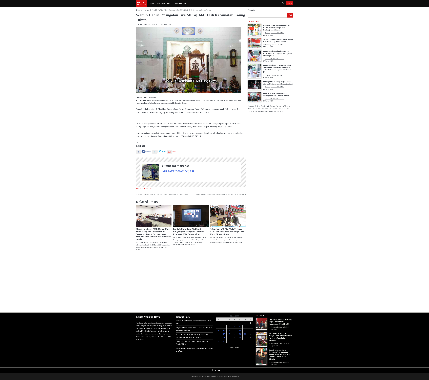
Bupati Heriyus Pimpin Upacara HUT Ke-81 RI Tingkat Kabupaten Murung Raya (277, 53)
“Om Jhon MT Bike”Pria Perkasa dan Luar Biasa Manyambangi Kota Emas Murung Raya (227, 231)
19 (234, 334)
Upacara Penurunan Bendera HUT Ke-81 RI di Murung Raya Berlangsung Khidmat (277, 27)
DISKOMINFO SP (180, 3)
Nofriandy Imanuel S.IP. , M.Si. (274, 33)
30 (218, 341)
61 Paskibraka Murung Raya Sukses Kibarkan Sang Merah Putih (278, 40)
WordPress (235, 376)
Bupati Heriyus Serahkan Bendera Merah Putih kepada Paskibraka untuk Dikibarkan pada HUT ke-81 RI (277, 68)
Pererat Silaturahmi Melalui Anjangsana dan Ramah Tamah (276, 94)
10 (224, 330)
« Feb (232, 347)
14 (245, 330)
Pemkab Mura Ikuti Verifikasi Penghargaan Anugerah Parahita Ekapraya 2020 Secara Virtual (188, 231)
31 (224, 341)
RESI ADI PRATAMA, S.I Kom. (274, 59)
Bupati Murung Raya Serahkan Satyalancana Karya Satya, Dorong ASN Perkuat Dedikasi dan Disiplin (279, 354)
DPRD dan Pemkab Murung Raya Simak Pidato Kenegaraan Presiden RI (280, 321)
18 (229, 334)
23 (218, 338)
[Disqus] (191, 281)
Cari (290, 15)
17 (224, 334)
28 (245, 338)
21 (245, 334)
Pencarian (251, 10)
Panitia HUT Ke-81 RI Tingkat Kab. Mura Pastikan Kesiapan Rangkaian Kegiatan (280, 336)
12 (234, 330)
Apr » (237, 347)
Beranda (151, 3)
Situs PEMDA (165, 3)
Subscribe (289, 3)
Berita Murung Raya (144, 188)
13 (240, 330)
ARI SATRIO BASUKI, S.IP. (160, 25)
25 (229, 338)
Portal (158, 3)
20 (240, 334)
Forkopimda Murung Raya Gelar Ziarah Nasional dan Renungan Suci (278, 82)
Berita (140, 2)
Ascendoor (219, 376)
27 (240, 338)
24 (224, 338)
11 (229, 330)
